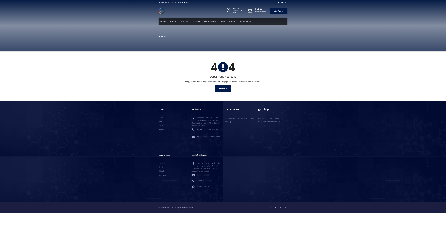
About (173, 21)
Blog (222, 21)
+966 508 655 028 (167, 2)
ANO (192, 207)
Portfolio (196, 21)
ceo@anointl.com (183, 2)
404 (165, 37)
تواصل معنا (163, 175)
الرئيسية (162, 163)
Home (163, 21)
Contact (232, 21)
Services (184, 21)
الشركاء (161, 171)
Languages (245, 21)
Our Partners (210, 21)
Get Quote (278, 11)
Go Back (223, 88)
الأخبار (161, 167)
